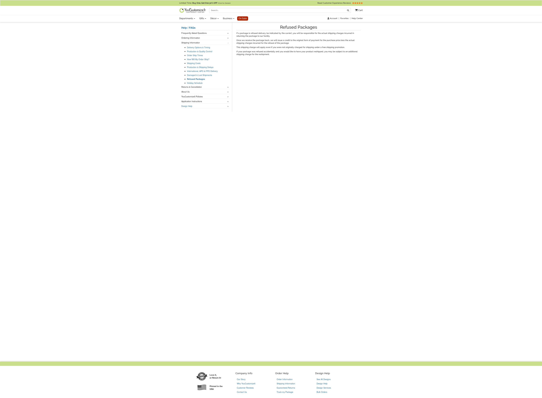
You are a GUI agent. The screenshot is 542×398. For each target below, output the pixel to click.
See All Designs (324, 379)
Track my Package (285, 392)
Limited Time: (204, 3)
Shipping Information (286, 383)
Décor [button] (213, 18)
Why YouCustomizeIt (246, 383)
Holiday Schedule (195, 83)
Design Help (186, 106)
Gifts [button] (202, 18)
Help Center (357, 18)
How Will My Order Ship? (198, 59)
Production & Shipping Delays (200, 67)
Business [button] (228, 18)
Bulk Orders (322, 392)
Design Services (324, 387)
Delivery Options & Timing (198, 47)
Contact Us (242, 392)
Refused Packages (196, 79)
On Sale (243, 18)
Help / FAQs (188, 27)
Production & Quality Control (199, 51)
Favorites (344, 18)
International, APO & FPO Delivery (202, 71)
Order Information (285, 379)
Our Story (241, 379)
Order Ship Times (195, 55)
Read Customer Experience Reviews (334, 3)
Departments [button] (186, 18)
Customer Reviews (245, 387)
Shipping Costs (193, 63)
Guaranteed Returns (286, 387)
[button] (358, 10)
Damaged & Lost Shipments (199, 75)
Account (333, 18)
